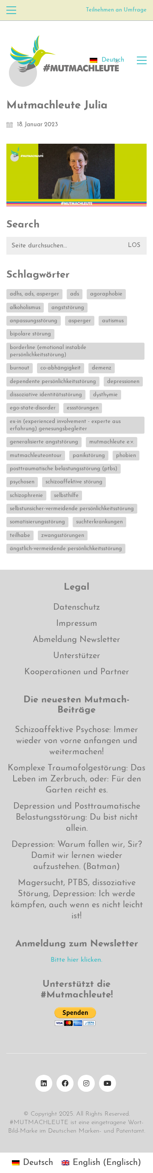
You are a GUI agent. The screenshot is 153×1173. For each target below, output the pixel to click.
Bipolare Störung (30, 334)
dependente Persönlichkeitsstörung (53, 381)
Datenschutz (76, 607)
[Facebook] (65, 1083)
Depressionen (123, 381)
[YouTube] (107, 1083)
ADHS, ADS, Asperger (34, 294)
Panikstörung (89, 455)
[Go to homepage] (63, 60)
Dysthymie (105, 395)
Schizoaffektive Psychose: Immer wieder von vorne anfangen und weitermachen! (76, 741)
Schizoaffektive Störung (73, 482)
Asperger (79, 321)
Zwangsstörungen (62, 535)
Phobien (126, 455)
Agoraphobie (106, 294)
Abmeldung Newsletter (76, 640)
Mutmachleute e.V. (111, 442)
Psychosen (22, 482)
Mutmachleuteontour (36, 455)
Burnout (19, 368)
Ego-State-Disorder (33, 408)
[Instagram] (86, 1083)
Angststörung (67, 307)
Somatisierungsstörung (37, 522)
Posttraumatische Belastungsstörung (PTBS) (63, 468)
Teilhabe (20, 535)
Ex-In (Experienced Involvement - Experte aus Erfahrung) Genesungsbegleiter (65, 425)
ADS (74, 294)
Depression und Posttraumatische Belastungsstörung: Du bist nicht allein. (76, 817)
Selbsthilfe (66, 495)
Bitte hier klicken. (76, 960)
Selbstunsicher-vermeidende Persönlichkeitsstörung (72, 508)
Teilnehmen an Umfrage (116, 10)
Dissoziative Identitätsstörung (46, 395)
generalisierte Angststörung (44, 442)
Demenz (101, 368)
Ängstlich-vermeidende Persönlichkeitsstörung (66, 548)
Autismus (113, 321)
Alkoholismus (25, 307)
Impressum (76, 623)
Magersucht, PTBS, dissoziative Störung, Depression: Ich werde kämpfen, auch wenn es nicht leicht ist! (77, 899)
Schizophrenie (26, 495)
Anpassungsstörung (33, 321)
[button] (11, 10)
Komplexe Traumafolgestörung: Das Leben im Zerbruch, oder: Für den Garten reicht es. (76, 779)
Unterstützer (76, 656)
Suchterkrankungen (99, 522)
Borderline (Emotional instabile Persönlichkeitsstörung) (48, 351)
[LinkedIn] (43, 1083)
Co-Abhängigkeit (60, 368)
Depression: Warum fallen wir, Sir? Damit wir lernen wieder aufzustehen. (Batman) (76, 856)
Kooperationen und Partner (76, 672)
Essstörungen (83, 408)
